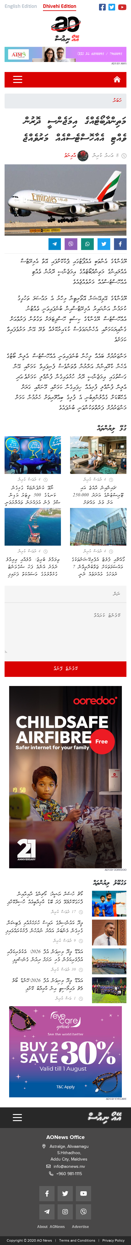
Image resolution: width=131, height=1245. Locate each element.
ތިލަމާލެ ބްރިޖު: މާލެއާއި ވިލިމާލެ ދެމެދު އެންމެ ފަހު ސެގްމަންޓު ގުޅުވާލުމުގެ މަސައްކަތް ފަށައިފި (33, 567)
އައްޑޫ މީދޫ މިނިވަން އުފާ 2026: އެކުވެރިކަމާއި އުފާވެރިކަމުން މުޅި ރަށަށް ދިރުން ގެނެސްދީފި (45, 956)
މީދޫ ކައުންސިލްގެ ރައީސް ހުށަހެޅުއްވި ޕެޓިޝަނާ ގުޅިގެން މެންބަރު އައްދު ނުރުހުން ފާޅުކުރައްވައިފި (44, 927)
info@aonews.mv (69, 1166)
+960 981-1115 (69, 1173)
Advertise (80, 1227)
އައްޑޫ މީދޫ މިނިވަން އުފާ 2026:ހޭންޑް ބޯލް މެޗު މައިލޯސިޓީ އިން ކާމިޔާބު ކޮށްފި (47, 985)
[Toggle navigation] (17, 79)
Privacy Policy (113, 1240)
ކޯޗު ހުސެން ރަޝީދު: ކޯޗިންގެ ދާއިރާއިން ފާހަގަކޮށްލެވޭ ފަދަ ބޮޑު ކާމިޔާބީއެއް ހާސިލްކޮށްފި (45, 898)
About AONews (51, 1227)
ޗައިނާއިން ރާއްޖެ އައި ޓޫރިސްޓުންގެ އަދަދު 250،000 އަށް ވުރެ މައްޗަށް (98, 495)
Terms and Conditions (77, 1240)
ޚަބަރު (117, 101)
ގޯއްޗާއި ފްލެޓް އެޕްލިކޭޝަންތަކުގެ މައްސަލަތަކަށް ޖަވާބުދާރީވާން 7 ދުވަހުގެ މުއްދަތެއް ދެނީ (98, 567)
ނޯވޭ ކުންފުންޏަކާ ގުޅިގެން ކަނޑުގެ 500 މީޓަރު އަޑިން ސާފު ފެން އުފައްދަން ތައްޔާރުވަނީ (32, 495)
